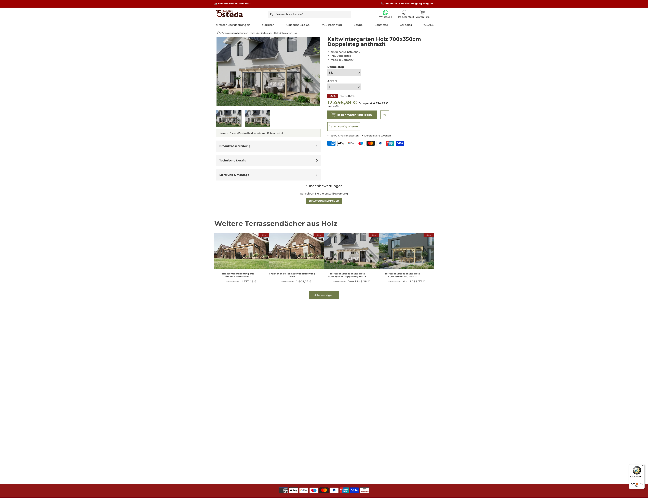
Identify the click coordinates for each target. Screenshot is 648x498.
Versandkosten (349, 135)
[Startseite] (229, 16)
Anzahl (332, 81)
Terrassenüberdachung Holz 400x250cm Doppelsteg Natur (347, 275)
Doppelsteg (335, 66)
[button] (384, 114)
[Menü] (643, 466)
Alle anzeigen (324, 295)
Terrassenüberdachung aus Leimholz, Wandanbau (237, 275)
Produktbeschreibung (234, 146)
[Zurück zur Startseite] (218, 33)
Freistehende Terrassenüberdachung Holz (292, 275)
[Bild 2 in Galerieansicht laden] (257, 118)
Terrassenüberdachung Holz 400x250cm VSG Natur (402, 275)
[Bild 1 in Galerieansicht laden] (228, 118)
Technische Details (232, 160)
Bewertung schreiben (324, 200)
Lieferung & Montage (234, 174)
